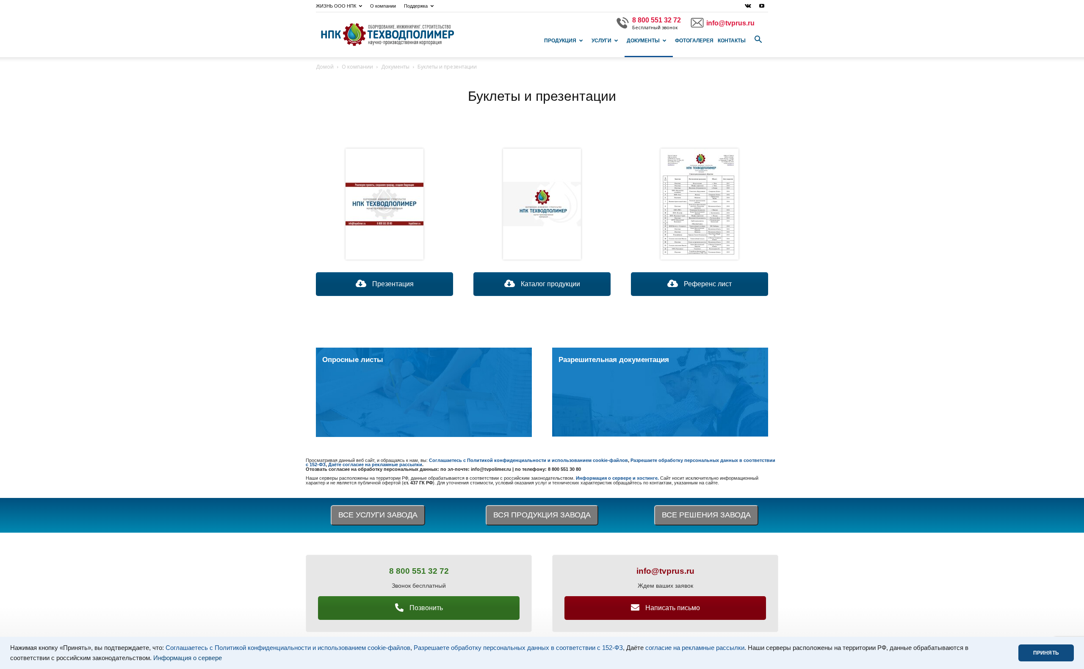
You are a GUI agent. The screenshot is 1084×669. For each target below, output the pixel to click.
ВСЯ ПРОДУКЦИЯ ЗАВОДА (542, 515)
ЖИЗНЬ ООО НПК (336, 5)
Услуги (601, 41)
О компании (383, 5)
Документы (643, 41)
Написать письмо (672, 607)
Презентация (392, 284)
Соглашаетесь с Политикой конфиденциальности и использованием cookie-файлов (288, 647)
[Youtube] (761, 6)
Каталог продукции (549, 284)
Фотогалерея (694, 41)
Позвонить (425, 607)
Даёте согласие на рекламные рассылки (375, 464)
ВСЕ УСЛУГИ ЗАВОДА (378, 515)
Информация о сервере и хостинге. (618, 478)
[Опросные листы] (424, 392)
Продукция (560, 41)
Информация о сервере (187, 658)
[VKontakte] (747, 6)
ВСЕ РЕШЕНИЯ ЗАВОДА (706, 515)
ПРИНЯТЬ (1046, 653)
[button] (758, 40)
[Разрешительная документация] (660, 392)
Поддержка (416, 5)
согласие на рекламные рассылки (694, 647)
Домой (325, 66)
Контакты (732, 41)
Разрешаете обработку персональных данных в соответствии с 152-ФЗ (518, 647)
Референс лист (707, 284)
